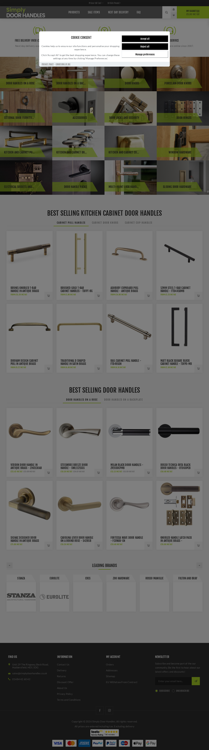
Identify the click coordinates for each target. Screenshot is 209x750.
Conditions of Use (63, 64)
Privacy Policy (48, 64)
